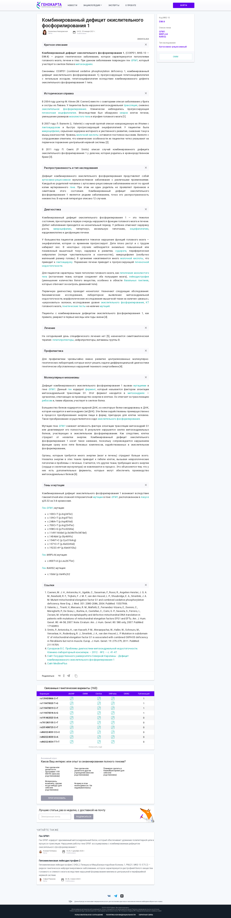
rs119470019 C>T (49, 708)
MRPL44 (163, 34)
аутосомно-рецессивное (56, 179)
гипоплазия (126, 272)
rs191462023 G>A (49, 717)
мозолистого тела (79, 116)
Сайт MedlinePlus (57, 663)
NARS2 (162, 36)
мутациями (139, 385)
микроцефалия (50, 131)
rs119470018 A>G (49, 713)
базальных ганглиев (136, 280)
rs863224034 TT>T (49, 741)
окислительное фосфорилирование (64, 109)
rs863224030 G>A (49, 737)
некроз (124, 112)
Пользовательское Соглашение (89, 915)
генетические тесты (74, 306)
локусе (145, 497)
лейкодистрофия (139, 276)
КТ (147, 302)
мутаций (105, 306)
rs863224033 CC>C (50, 732)
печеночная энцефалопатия (59, 112)
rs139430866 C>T (49, 698)
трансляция (130, 105)
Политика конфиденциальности (121, 915)
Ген (44, 507)
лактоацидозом (51, 127)
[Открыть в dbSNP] (71, 698)
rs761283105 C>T (49, 722)
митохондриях (84, 64)
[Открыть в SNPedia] (112, 698)
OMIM (175, 57)
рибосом (47, 400)
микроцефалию (62, 228)
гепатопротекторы (63, 339)
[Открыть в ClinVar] (99, 698)
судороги (120, 250)
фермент (90, 389)
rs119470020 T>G (49, 703)
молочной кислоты (87, 134)
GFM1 (134, 60)
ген (70, 389)
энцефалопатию (139, 228)
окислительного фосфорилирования (122, 302)
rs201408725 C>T (49, 727)
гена (72, 187)
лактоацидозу (64, 262)
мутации (98, 497)
